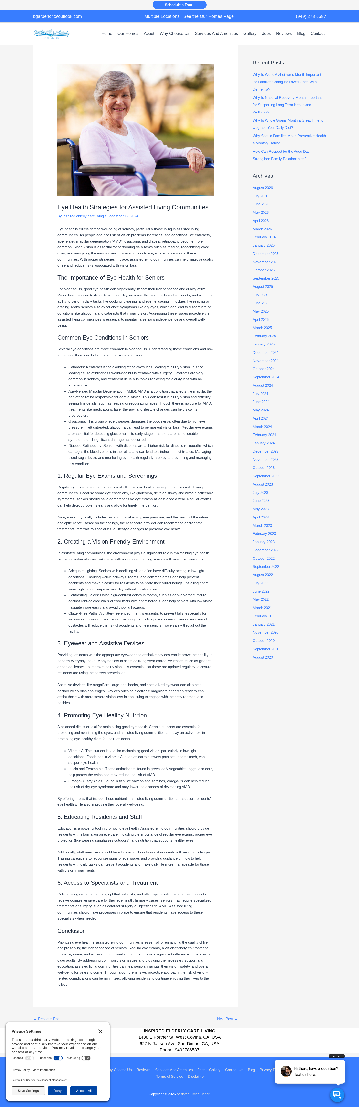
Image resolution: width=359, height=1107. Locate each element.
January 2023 (264, 542)
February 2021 (264, 616)
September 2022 (266, 566)
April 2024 (261, 418)
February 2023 (264, 533)
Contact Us (234, 1070)
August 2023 (263, 484)
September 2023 (266, 476)
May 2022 (261, 599)
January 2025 (264, 344)
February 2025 (264, 336)
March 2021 (262, 608)
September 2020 (266, 649)
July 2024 (260, 394)
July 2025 (260, 295)
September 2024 (266, 377)
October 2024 (264, 369)
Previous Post (47, 1019)
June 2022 (261, 591)
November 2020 (265, 632)
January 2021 (264, 624)
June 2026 (261, 204)
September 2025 (266, 278)
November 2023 (265, 459)
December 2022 (265, 550)
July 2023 (260, 492)
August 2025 (263, 286)
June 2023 (261, 500)
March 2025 (262, 328)
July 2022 (260, 583)
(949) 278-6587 (311, 16)
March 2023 (262, 525)
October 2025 (264, 270)
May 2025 (261, 311)
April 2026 (261, 221)
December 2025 (265, 254)
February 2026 (264, 237)
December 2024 (265, 352)
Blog (251, 1070)
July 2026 (260, 196)
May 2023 (261, 509)
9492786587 (187, 1049)
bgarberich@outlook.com (57, 16)
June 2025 (261, 303)
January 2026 (264, 245)
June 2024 (261, 402)
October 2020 (264, 641)
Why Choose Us (119, 1070)
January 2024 (264, 443)
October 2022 (264, 558)
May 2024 (261, 410)
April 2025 (261, 319)
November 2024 (265, 361)
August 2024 (263, 385)
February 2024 (264, 435)
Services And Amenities (174, 1070)
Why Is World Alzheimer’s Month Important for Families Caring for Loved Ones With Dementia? (287, 81)
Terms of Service (169, 1076)
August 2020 (263, 657)
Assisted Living (193, 1094)
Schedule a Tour (179, 5)
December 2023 (265, 451)
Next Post (227, 1019)
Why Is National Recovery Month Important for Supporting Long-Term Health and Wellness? (287, 104)
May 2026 (261, 212)
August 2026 (263, 188)
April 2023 (261, 517)
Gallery (215, 1070)
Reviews (143, 1070)
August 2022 (263, 575)
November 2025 (265, 262)
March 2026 (262, 229)
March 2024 (262, 427)
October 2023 (264, 468)
